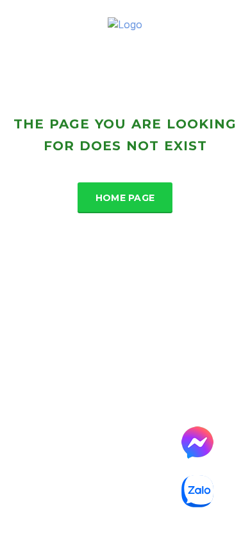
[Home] (125, 23)
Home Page (125, 198)
